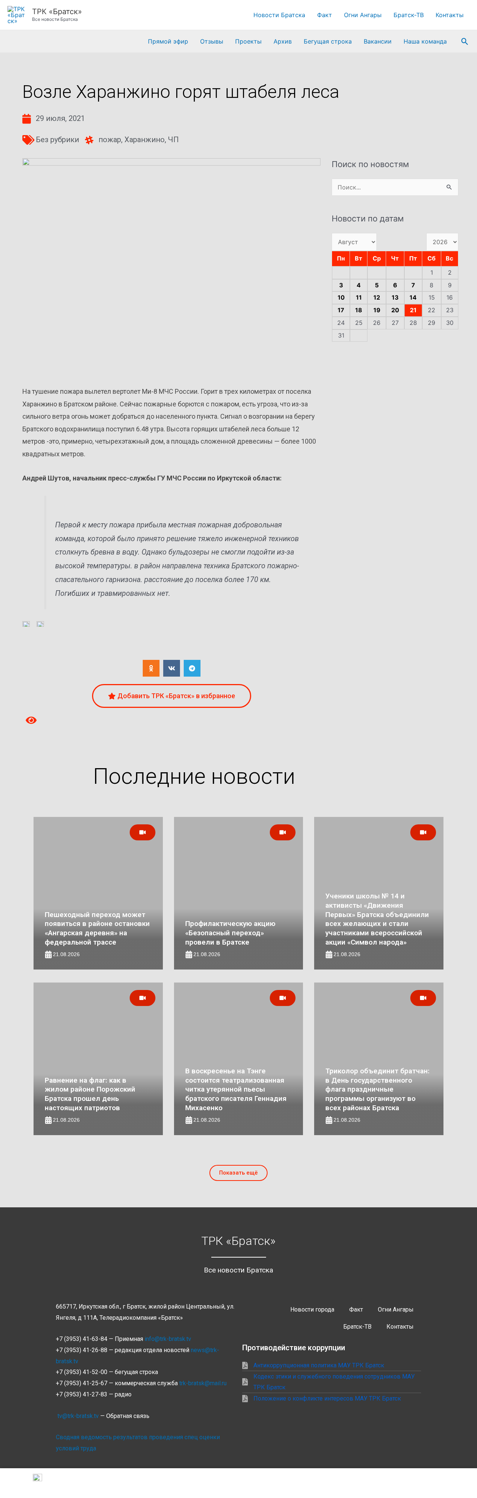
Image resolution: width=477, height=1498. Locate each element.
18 (358, 310)
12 (376, 297)
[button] (465, 41)
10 (341, 297)
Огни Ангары (363, 15)
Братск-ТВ (409, 15)
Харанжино (144, 139)
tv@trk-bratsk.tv (78, 1415)
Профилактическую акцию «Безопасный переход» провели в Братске (230, 932)
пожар (109, 139)
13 (395, 297)
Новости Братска (279, 15)
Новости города (312, 1309)
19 (376, 310)
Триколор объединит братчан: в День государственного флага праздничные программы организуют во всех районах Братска (377, 1089)
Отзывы (211, 41)
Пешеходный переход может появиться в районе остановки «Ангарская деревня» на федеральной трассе (97, 928)
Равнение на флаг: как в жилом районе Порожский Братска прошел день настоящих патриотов (90, 1094)
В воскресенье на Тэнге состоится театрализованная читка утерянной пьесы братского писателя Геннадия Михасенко (236, 1089)
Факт (324, 15)
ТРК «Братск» (57, 11)
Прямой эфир (168, 41)
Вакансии (378, 41)
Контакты (450, 15)
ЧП (173, 139)
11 (359, 297)
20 (395, 310)
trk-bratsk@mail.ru (203, 1383)
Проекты (248, 41)
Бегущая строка (328, 41)
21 (413, 310)
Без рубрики (57, 139)
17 (341, 310)
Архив (283, 41)
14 (413, 297)
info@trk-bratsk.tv (168, 1338)
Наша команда (425, 41)
